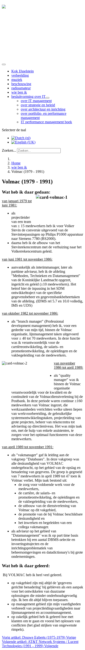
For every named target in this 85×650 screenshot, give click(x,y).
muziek (16, 80)
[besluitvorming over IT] (47, 98)
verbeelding (20, 75)
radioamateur (21, 88)
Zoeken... (9, 150)
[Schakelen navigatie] (4, 64)
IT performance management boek (46, 122)
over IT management (36, 101)
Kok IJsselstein (22, 71)
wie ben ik (19, 92)
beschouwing (21, 84)
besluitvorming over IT (28, 97)
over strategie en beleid (38, 105)
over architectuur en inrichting (43, 109)
